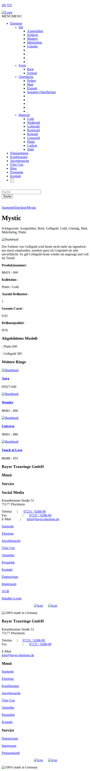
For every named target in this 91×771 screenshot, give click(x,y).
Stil (21, 27)
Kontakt (15, 176)
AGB (5, 591)
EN (9, 5)
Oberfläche (26, 77)
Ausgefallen (35, 31)
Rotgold (32, 134)
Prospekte (16, 172)
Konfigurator (19, 157)
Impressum (9, 584)
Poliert (31, 80)
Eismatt (32, 88)
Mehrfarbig (34, 42)
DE (4, 5)
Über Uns (16, 164)
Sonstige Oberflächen (41, 92)
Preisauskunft (11, 753)
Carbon (32, 145)
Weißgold (33, 122)
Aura (5, 378)
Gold (30, 119)
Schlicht (32, 35)
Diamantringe (19, 153)
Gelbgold (33, 126)
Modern (32, 38)
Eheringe (16, 23)
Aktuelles (8, 555)
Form (22, 65)
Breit (30, 69)
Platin (31, 141)
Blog (13, 168)
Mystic (31, 207)
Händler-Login (12, 598)
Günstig (32, 46)
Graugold (33, 138)
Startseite (8, 207)
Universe (8, 426)
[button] (12, 16)
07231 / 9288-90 (40, 515)
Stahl (30, 149)
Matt (30, 84)
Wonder (7, 402)
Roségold (33, 130)
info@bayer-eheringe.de (43, 519)
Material (24, 115)
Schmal (32, 73)
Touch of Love (12, 450)
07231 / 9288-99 (34, 511)
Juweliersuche (19, 161)
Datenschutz (10, 577)
